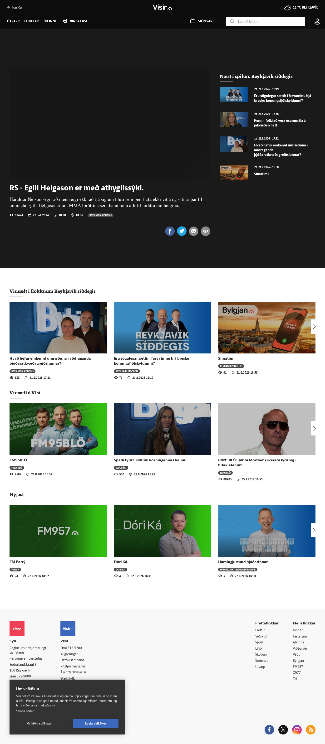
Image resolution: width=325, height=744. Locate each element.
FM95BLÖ (18, 460)
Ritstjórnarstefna (72, 666)
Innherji (299, 630)
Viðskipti (261, 636)
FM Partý (17, 562)
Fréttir (260, 630)
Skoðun (261, 655)
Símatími (261, 174)
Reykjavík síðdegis (100, 215)
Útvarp (260, 667)
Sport (259, 642)
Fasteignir (300, 636)
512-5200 (75, 648)
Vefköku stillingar (39, 723)
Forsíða (17, 7)
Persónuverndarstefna (26, 659)
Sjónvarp (261, 661)
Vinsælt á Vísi (25, 392)
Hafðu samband (72, 660)
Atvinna (298, 642)
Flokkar (31, 21)
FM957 (15, 569)
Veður (297, 655)
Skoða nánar (25, 711)
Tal (295, 679)
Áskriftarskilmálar (73, 672)
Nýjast (17, 494)
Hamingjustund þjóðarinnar (243, 562)
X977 (297, 673)
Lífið (258, 649)
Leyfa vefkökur (95, 723)
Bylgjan (298, 661)
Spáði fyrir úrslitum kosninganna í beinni (150, 460)
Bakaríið (121, 468)
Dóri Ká (120, 562)
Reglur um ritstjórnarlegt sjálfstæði (28, 651)
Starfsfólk (67, 679)
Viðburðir (300, 649)
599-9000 (24, 676)
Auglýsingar (69, 654)
